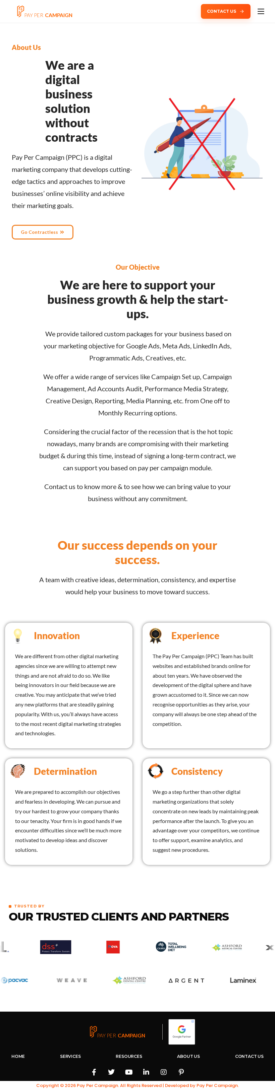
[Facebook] (94, 1072)
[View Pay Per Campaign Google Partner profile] (182, 1031)
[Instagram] (163, 1072)
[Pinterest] (181, 1072)
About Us (188, 1056)
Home (18, 1056)
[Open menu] (261, 11)
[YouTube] (128, 1072)
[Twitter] (111, 1072)
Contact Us (249, 1056)
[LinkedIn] (146, 1072)
